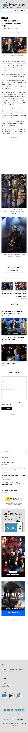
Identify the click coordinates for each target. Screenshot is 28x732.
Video (18, 717)
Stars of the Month (6, 479)
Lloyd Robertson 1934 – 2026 (9, 490)
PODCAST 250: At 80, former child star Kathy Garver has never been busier (13, 468)
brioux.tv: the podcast (9, 719)
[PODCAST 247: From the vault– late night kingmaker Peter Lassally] (14, 326)
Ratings (14, 717)
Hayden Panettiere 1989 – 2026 (9, 462)
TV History (4, 464)
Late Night (4, 17)
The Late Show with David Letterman (13, 272)
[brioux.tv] (14, 4)
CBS (8, 267)
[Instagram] (12, 710)
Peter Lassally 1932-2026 (8, 363)
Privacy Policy (20, 719)
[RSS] (16, 710)
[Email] (17, 32)
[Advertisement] (14, 154)
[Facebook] (10, 32)
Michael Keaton (14, 270)
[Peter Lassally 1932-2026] (14, 352)
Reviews (8, 717)
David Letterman (16, 267)
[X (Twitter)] (8, 710)
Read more (3, 672)
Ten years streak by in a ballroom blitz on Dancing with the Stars (21, 295)
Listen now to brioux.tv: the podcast (14, 504)
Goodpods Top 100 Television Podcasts (14, 503)
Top (14, 729)
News (9, 714)
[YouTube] (19, 710)
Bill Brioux (6, 28)
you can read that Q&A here (14, 133)
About (4, 714)
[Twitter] (14, 32)
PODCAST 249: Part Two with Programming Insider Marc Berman (12, 483)
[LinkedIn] (23, 710)
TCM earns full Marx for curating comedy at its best (13, 476)
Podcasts (4, 472)
